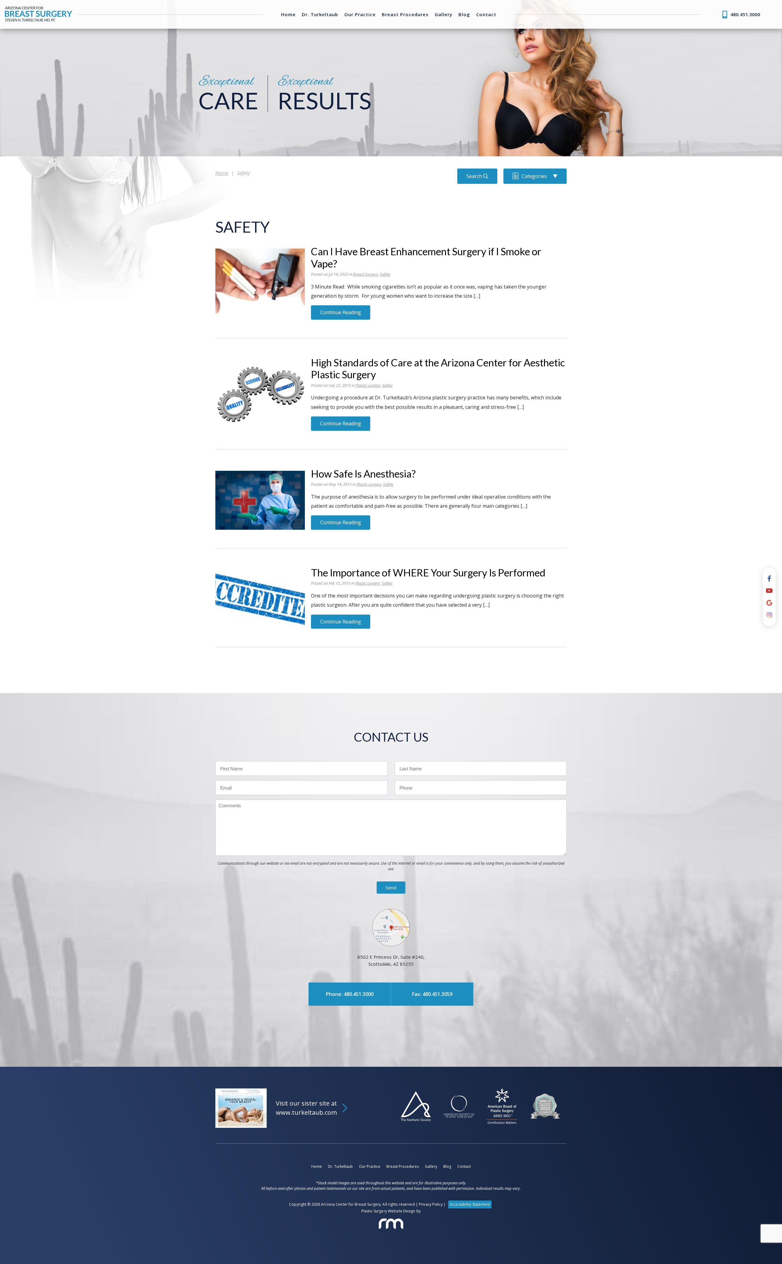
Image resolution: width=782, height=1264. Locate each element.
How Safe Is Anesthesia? (363, 473)
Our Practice (360, 14)
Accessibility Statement (470, 1204)
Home (288, 14)
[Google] (769, 603)
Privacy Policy (431, 1204)
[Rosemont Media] (391, 1224)
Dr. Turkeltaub (320, 14)
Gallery (443, 14)
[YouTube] (769, 591)
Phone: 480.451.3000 (350, 994)
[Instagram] (769, 615)
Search (474, 176)
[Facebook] (769, 578)
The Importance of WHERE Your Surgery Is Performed (428, 572)
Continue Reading (340, 312)
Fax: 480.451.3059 (432, 994)
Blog (464, 14)
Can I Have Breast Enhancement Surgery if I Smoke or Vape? (426, 257)
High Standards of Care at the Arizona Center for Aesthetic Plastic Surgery (438, 368)
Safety (385, 274)
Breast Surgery (365, 274)
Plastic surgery (368, 385)
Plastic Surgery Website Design (388, 1211)
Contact (486, 14)
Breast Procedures (405, 14)
